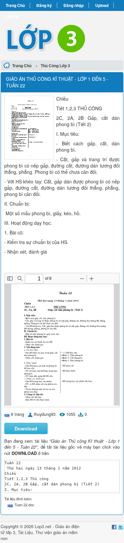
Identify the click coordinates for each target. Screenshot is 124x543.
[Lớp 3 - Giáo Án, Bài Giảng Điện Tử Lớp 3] (62, 34)
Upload (101, 5)
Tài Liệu (25, 532)
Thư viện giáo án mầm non (39, 535)
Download (26, 428)
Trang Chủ (15, 5)
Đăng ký (44, 5)
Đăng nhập (73, 5)
